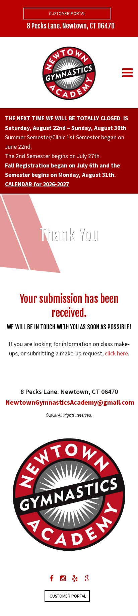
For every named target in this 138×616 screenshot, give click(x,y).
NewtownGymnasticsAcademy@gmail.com (69, 402)
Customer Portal (67, 13)
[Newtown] (69, 72)
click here (116, 353)
